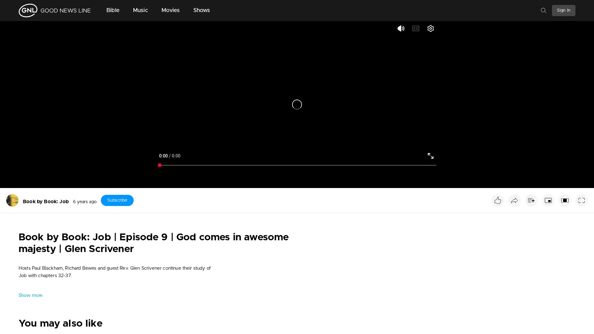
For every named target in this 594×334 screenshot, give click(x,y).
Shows (201, 10)
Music (140, 10)
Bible (112, 10)
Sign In (563, 10)
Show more (31, 295)
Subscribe (117, 200)
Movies (170, 10)
